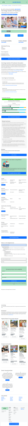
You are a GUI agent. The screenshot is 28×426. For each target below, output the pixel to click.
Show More (3, 184)
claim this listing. (10, 314)
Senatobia (20, 400)
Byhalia (20, 399)
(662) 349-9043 (21, 42)
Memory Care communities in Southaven (11, 91)
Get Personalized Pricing (14, 237)
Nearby (3, 261)
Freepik (22, 408)
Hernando (11, 397)
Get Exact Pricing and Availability (14, 58)
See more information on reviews (18, 70)
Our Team (15, 412)
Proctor (2, 400)
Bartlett (11, 398)
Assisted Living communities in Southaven (11, 85)
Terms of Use (13, 282)
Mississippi (5, 5)
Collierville (11, 399)
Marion (2, 399)
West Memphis (3, 398)
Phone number (4, 277)
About (14, 413)
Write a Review (14, 154)
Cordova (20, 398)
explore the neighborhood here (12, 72)
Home (3, 5)
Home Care (10, 421)
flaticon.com (22, 409)
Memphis (2, 397)
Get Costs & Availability (14, 423)
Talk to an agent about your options (14, 173)
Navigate (8, 31)
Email (3, 274)
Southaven (9, 5)
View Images (23, 26)
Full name (3, 271)
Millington (11, 400)
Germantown (20, 397)
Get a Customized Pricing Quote (14, 116)
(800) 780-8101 (4, 31)
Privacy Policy (16, 282)
